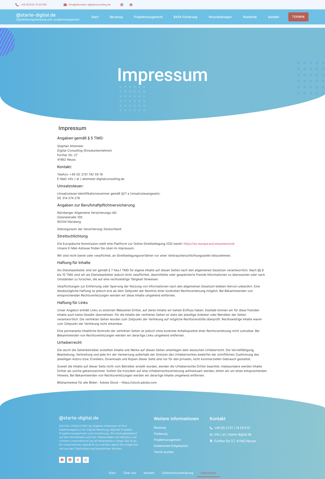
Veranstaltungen (220, 17)
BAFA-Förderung (185, 17)
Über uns (129, 473)
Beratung (116, 17)
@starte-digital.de (36, 15)
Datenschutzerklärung (177, 473)
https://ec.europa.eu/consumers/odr (209, 244)
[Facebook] (131, 5)
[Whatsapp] (86, 460)
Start (95, 17)
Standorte (250, 17)
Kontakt (273, 17)
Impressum (208, 473)
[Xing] (78, 460)
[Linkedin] (122, 5)
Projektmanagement (148, 17)
